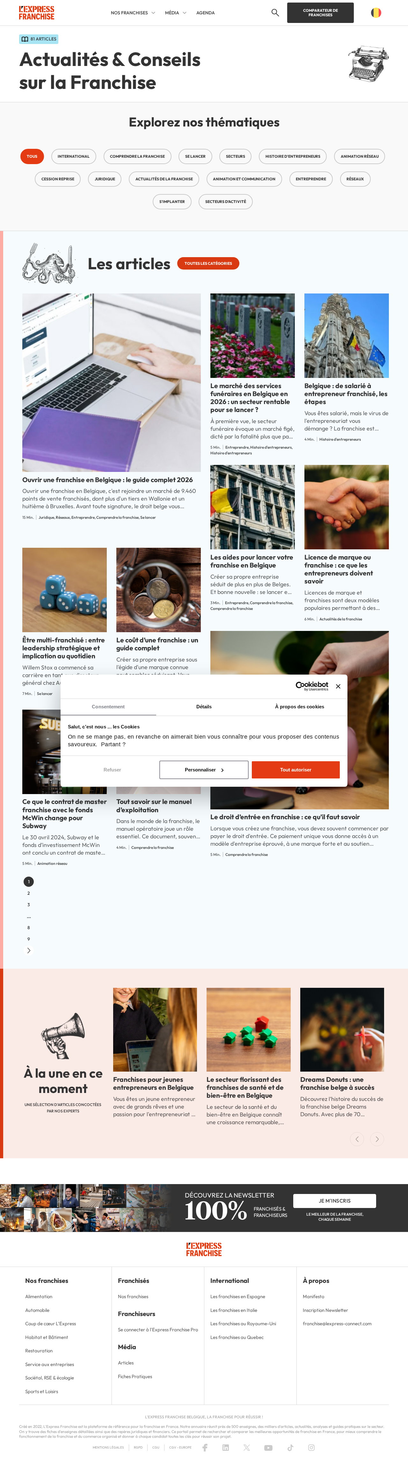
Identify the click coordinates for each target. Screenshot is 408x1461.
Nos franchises (133, 1296)
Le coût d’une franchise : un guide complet (157, 644)
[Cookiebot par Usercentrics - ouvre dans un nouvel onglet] (300, 686)
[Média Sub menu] (184, 13)
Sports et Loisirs (41, 1391)
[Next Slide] (377, 1139)
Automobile (37, 1310)
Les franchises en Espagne (237, 1296)
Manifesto (313, 1296)
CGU (155, 1447)
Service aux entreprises (49, 1364)
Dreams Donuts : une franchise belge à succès (337, 1083)
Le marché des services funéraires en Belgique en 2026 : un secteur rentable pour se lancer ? (250, 397)
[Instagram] (311, 1447)
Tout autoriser (295, 769)
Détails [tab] (204, 706)
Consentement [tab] (108, 706)
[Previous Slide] (357, 1139)
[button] (275, 13)
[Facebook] (205, 1447)
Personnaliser (200, 769)
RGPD (138, 1447)
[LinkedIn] (225, 1447)
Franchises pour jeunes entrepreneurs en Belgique (153, 1083)
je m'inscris (335, 1200)
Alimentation (38, 1296)
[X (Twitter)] (247, 1447)
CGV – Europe (180, 1447)
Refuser (112, 769)
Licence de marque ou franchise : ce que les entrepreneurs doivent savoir (338, 569)
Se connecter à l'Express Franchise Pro (158, 1330)
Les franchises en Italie (233, 1310)
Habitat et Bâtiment (46, 1337)
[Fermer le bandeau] (338, 686)
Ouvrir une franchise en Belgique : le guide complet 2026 (107, 479)
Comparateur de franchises (320, 12)
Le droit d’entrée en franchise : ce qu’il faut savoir (285, 817)
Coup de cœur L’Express (50, 1323)
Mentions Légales (108, 1447)
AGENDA (205, 13)
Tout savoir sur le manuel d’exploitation (154, 805)
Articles (126, 1363)
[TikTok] (291, 1447)
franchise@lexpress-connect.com (337, 1323)
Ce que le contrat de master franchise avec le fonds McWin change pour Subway (64, 813)
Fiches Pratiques (135, 1376)
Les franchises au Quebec (237, 1337)
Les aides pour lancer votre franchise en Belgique (251, 561)
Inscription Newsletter (325, 1310)
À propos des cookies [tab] (299, 706)
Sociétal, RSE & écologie (49, 1378)
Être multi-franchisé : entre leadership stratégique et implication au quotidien (63, 648)
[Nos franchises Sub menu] (153, 13)
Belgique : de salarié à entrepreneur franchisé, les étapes (346, 393)
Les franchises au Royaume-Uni (243, 1323)
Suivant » (29, 950)
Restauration (39, 1351)
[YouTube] (268, 1447)
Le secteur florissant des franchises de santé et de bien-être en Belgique (245, 1087)
